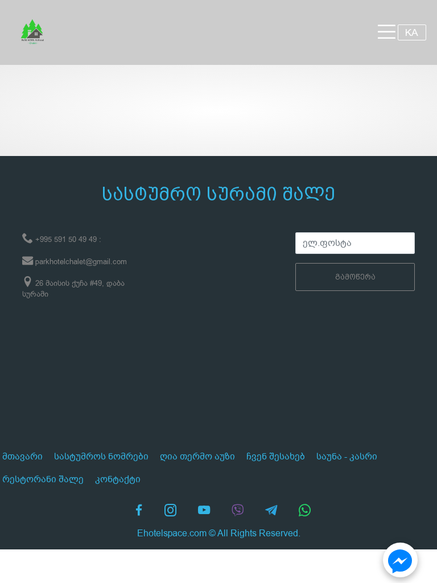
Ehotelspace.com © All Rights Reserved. (218, 533)
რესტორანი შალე (43, 479)
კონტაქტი (118, 479)
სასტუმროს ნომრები (101, 456)
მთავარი (22, 456)
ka (411, 32)
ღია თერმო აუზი (197, 456)
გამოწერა (355, 277)
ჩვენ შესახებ (275, 456)
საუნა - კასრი (346, 456)
